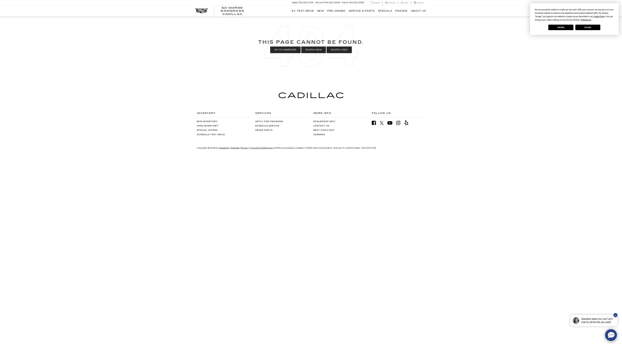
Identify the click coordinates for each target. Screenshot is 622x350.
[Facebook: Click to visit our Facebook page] (375, 123)
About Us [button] (418, 11)
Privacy (245, 148)
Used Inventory (208, 126)
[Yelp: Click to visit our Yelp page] (408, 123)
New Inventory (207, 121)
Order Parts (264, 130)
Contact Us (321, 126)
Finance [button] (401, 11)
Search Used (339, 49)
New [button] (320, 11)
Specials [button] (385, 11)
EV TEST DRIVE (303, 11)
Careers (319, 135)
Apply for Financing (269, 121)
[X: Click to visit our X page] (383, 123)
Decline (561, 27)
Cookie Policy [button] (599, 16)
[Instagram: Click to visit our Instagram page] (400, 123)
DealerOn (224, 148)
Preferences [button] (586, 20)
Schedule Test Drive (211, 135)
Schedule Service (267, 126)
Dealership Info (324, 121)
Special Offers (207, 130)
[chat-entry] (611, 335)
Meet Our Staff (324, 130)
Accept (587, 27)
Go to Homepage (285, 49)
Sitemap (235, 148)
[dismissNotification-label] (615, 315)
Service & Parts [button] (362, 11)
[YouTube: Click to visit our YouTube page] (391, 123)
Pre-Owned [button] (336, 11)
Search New (313, 49)
